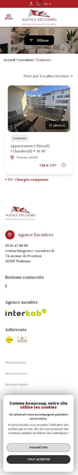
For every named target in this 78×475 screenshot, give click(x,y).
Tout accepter (38, 459)
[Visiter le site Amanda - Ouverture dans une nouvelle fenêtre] (22, 339)
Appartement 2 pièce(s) (30, 148)
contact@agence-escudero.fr (30, 251)
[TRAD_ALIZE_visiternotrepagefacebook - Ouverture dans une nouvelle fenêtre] (6, 286)
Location (25, 60)
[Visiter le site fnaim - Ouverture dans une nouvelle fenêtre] (9, 339)
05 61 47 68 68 (16, 245)
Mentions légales (16, 384)
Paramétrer (38, 447)
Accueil (9, 60)
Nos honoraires (15, 362)
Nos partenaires (16, 373)
